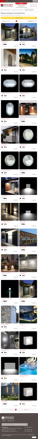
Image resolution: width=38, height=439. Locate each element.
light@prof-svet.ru (6, 427)
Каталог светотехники (21, 4)
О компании (2, 1)
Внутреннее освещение (5, 9)
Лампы (2, 11)
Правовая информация (31, 434)
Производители (21, 6)
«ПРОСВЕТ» (9, 435)
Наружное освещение (29, 9)
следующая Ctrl (27, 409)
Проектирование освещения (21, 7)
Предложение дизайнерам (31, 11)
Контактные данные (11, 420)
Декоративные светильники (17, 9)
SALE (21, 3)
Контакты (7, 1)
